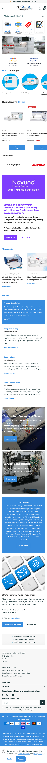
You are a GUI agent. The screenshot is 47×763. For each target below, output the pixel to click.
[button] (32, 146)
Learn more (10, 439)
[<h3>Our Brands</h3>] (13, 164)
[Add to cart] (17, 147)
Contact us (31, 625)
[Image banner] (23, 45)
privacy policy (38, 754)
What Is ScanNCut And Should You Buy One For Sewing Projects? (14, 272)
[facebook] (2, 695)
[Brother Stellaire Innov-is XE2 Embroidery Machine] (13, 116)
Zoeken (42, 16)
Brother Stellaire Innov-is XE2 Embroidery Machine (13, 134)
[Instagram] (7, 695)
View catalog (3, 9)
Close (23, 682)
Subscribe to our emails (10, 698)
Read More (10, 237)
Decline (10, 759)
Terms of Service (24, 754)
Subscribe (42, 702)
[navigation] (5, 44)
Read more (10, 479)
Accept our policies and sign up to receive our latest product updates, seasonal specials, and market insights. (23, 709)
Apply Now (26, 237)
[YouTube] (13, 695)
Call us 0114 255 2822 (12, 625)
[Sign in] (39, 8)
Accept (21, 759)
